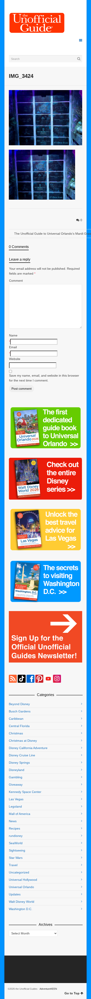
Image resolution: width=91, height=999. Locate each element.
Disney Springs (19, 762)
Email (13, 347)
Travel (13, 865)
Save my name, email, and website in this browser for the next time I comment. (44, 378)
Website (14, 359)
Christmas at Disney (23, 740)
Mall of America (19, 814)
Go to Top (72, 993)
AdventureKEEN (48, 988)
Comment (16, 280)
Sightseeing (17, 850)
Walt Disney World (21, 901)
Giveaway (16, 784)
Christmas (16, 733)
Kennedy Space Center (25, 792)
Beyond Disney (19, 704)
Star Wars (16, 857)
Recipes (14, 828)
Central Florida (19, 726)
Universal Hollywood (23, 879)
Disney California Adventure (28, 748)
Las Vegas (16, 799)
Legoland (15, 806)
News (13, 821)
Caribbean (16, 718)
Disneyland (16, 770)
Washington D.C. (20, 909)
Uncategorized (19, 872)
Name (13, 335)
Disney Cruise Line (22, 755)
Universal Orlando (21, 887)
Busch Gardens (19, 711)
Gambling (15, 777)
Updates (15, 894)
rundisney (16, 836)
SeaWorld (16, 843)
